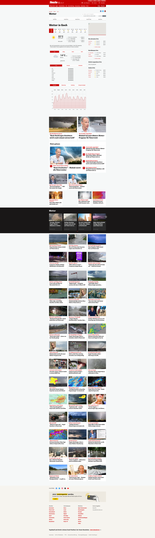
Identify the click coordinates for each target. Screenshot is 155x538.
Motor (79, 519)
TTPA (65, 535)
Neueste (103, 6)
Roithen (89, 73)
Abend (73, 51)
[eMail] (105, 11)
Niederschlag (64, 85)
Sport (57, 6)
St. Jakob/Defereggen (91, 52)
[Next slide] (106, 217)
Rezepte (80, 511)
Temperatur (54, 85)
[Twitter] (103, 11)
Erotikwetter (80, 65)
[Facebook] (100, 11)
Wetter (52, 14)
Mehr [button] (87, 6)
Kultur (65, 511)
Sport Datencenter (82, 508)
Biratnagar (90, 70)
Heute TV (66, 521)
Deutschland (52, 511)
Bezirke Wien (89, 19)
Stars (65, 508)
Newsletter (51, 521)
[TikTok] (65, 488)
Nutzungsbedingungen (82, 535)
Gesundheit (80, 513)
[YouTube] (68, 488)
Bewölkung (73, 85)
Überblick (54, 19)
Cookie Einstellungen (93, 535)
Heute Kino (66, 519)
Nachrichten (52, 513)
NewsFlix (94, 508)
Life (66, 6)
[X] (59, 488)
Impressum (51, 535)
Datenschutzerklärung (72, 535)
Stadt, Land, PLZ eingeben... (89, 14)
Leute (65, 510)
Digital (65, 513)
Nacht (82, 51)
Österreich (52, 6)
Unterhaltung (71, 6)
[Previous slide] (49, 217)
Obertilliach (90, 56)
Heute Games (67, 517)
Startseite (50, 11)
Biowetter (100, 19)
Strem (89, 44)
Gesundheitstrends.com (97, 510)
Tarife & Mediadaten (59, 535)
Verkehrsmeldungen (82, 517)
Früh (54, 51)
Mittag (64, 51)
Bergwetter (66, 19)
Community (77, 6)
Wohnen (80, 515)
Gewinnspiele (81, 510)
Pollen (56, 65)
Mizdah (89, 75)
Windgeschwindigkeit (81, 85)
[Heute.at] (54, 2)
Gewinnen (83, 6)
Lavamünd (90, 41)
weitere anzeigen (97, 58)
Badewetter (77, 19)
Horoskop (66, 515)
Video (99, 6)
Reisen (79, 521)
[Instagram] (62, 488)
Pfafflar (89, 54)
